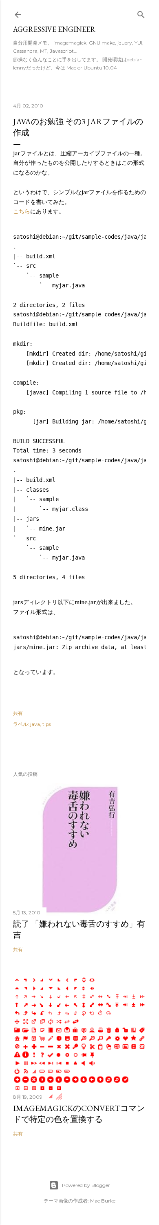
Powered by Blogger (86, 1185)
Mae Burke (102, 1201)
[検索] (141, 13)
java (35, 724)
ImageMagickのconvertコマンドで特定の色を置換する (79, 1113)
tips (46, 724)
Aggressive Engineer (54, 29)
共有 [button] (18, 713)
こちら (21, 211)
